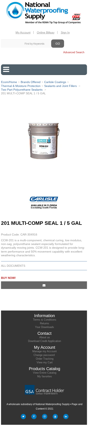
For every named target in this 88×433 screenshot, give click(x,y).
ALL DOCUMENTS (13, 265)
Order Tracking (44, 358)
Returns (44, 323)
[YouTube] (55, 417)
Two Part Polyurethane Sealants (22, 89)
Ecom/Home (9, 82)
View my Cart (45, 362)
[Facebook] (34, 417)
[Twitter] (23, 417)
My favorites (44, 376)
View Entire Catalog (44, 372)
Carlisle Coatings (55, 82)
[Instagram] (44, 417)
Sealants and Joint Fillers (61, 86)
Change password (44, 355)
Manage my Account (44, 351)
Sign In (65, 32)
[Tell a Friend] (44, 285)
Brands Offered (31, 82)
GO (57, 43)
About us (44, 337)
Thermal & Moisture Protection (21, 86)
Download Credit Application (44, 341)
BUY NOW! (8, 277)
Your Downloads (44, 327)
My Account (23, 32)
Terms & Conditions (44, 319)
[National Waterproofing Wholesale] (44, 13)
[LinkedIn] (66, 417)
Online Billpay (45, 32)
